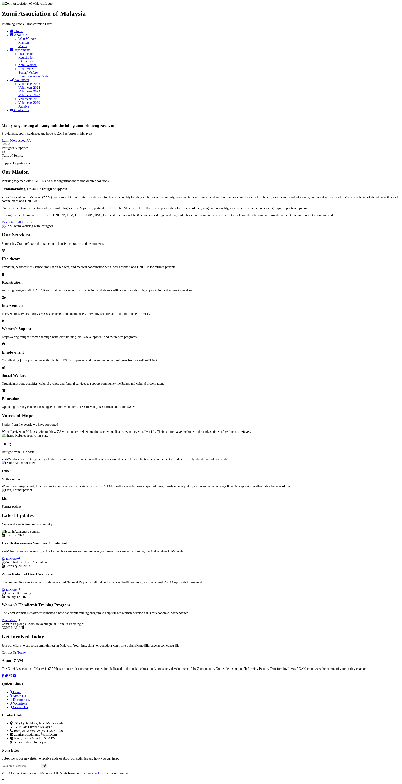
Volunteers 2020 (29, 102)
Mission (23, 42)
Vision (22, 46)
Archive (23, 106)
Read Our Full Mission (17, 222)
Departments (21, 50)
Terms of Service (116, 773)
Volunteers (21, 80)
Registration (26, 57)
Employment (26, 68)
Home (18, 31)
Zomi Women (27, 65)
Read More (9, 558)
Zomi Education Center (33, 76)
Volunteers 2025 (29, 84)
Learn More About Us (16, 140)
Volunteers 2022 (29, 95)
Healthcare (25, 53)
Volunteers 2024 (29, 87)
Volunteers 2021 (29, 99)
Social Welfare (28, 72)
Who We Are (27, 38)
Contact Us (21, 110)
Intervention (26, 61)
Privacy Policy (93, 773)
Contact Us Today (14, 652)
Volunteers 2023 (29, 91)
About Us (20, 35)
